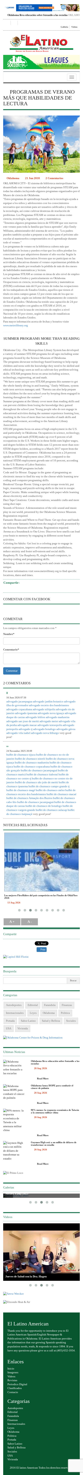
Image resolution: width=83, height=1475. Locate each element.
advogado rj (26, 729)
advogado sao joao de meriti (22, 721)
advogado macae (27, 725)
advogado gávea (65, 729)
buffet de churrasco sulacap (51, 810)
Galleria (64, 27)
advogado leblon (35, 717)
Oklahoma (12, 178)
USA (8, 1028)
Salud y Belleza (51, 1020)
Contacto (12, 1392)
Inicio (10, 1368)
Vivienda (22, 1028)
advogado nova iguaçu (51, 713)
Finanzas (67, 1005)
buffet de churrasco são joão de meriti (36, 782)
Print (42, 949)
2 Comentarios (54, 178)
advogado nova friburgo (45, 733)
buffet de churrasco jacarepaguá (39, 770)
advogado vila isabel (18, 733)
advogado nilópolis (44, 709)
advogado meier (49, 721)
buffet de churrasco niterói (30, 758)
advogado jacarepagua (19, 701)
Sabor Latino (28, 1020)
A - (29, 921)
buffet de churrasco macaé (61, 794)
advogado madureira (57, 717)
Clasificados (14, 1388)
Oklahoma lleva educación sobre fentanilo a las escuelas (32, 15)
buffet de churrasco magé (20, 790)
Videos (74, 27)
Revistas (12, 1380)
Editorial (33, 1005)
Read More (42, 1078)
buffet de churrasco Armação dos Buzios (29, 798)
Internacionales (15, 1012)
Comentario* (11, 649)
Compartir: (11, 582)
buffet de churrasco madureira (32, 762)
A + (11, 921)
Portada (10, 1020)
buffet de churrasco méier (50, 790)
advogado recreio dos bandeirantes (49, 705)
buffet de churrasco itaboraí (42, 774)
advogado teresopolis (49, 725)
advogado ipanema (26, 713)
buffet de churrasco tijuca (21, 754)
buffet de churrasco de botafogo (44, 805)
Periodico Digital (17, 1384)
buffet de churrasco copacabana (32, 766)
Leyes (33, 1012)
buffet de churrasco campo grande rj (49, 786)
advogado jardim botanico (48, 701)
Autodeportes (13, 1005)
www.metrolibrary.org (15, 325)
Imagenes (12, 1372)
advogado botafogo (44, 729)
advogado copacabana (19, 709)
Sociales (71, 1020)
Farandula (50, 1005)
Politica (65, 1012)
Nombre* (8, 634)
